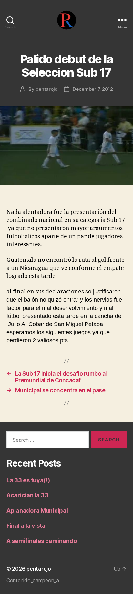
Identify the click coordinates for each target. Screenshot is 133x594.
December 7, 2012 (93, 89)
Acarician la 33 (27, 495)
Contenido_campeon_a (32, 580)
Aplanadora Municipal (37, 510)
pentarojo (46, 89)
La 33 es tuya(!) (28, 480)
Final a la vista (26, 525)
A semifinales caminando (41, 540)
